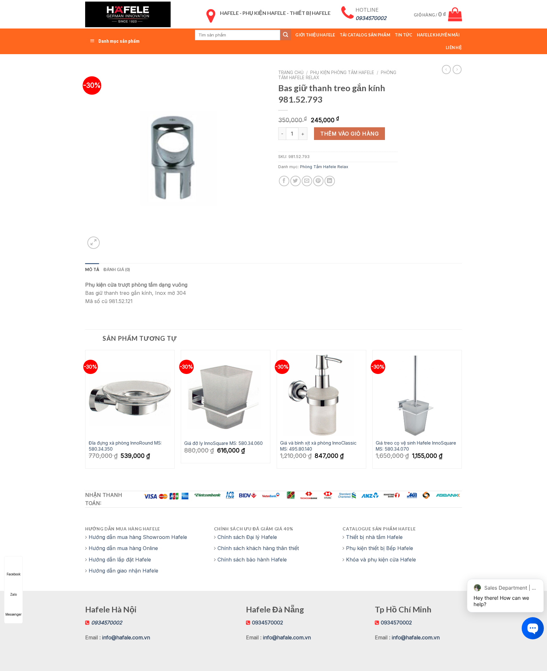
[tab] (92, 269)
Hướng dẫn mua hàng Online (123, 548)
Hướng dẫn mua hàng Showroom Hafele (138, 537)
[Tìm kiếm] (285, 34)
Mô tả (92, 269)
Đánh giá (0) (117, 269)
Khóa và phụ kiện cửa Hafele (381, 559)
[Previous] (85, 411)
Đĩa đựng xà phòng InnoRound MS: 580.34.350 (125, 446)
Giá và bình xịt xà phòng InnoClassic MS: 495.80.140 (318, 446)
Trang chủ (291, 72)
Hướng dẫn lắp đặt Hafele (120, 559)
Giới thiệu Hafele (315, 34)
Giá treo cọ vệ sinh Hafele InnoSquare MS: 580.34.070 (416, 446)
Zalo (13, 594)
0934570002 (267, 622)
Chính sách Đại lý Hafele (247, 537)
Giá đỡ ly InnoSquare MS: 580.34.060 (223, 443)
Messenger (13, 614)
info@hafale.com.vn (126, 637)
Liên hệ (454, 47)
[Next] (461, 411)
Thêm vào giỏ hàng (349, 133)
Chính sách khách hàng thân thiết (258, 548)
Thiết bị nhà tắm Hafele (374, 537)
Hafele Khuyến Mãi (438, 34)
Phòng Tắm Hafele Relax (324, 166)
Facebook (14, 574)
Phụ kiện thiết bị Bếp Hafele (379, 548)
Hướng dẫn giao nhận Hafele (123, 570)
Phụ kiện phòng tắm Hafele (342, 72)
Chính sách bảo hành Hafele (252, 559)
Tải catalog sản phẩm (365, 34)
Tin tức (403, 34)
